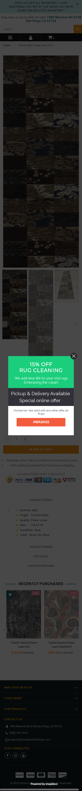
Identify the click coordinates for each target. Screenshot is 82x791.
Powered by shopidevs (44, 784)
